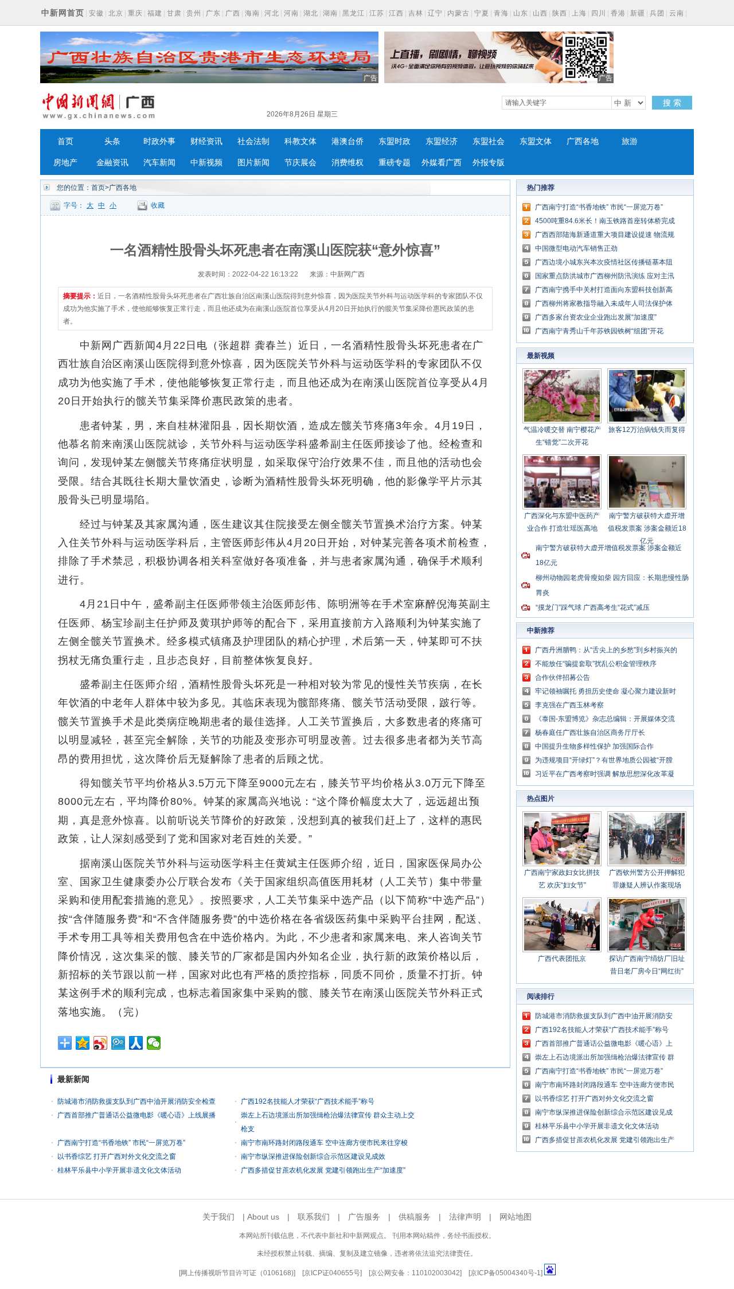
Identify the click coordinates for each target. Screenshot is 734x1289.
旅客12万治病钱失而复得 (646, 430)
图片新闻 (253, 162)
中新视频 (206, 162)
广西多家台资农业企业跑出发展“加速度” (596, 317)
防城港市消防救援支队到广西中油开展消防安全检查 (136, 1101)
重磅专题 (394, 162)
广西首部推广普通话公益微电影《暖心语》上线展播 (136, 1115)
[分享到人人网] (136, 1043)
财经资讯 (206, 141)
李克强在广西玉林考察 (569, 705)
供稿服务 (415, 1216)
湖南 (330, 13)
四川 (598, 13)
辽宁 (435, 13)
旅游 (630, 141)
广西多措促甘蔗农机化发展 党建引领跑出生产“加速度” (323, 1170)
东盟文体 (536, 141)
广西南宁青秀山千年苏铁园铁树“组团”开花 (599, 331)
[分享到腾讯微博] (118, 1043)
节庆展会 (300, 162)
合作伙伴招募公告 (562, 677)
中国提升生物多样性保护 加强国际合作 (594, 746)
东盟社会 (489, 141)
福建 (154, 13)
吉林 (415, 13)
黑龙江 (353, 13)
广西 (232, 13)
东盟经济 (441, 141)
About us (263, 1216)
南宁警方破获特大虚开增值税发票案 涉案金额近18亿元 (647, 528)
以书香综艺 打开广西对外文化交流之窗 (116, 1156)
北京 (115, 13)
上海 (579, 13)
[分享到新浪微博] (100, 1043)
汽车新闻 (159, 162)
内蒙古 (458, 13)
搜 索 (672, 102)
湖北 (310, 13)
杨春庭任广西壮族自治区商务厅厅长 (590, 733)
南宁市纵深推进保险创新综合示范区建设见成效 (313, 1156)
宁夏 (481, 13)
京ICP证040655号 (332, 1273)
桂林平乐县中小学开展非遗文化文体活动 (119, 1170)
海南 (252, 13)
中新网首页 (62, 12)
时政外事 (159, 141)
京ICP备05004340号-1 (505, 1273)
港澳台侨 (347, 141)
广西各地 (583, 141)
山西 (540, 13)
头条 (112, 141)
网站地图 (515, 1216)
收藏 (158, 205)
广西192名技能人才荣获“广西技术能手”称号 (307, 1101)
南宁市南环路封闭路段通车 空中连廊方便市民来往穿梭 (324, 1143)
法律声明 (465, 1216)
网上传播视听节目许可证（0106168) (237, 1273)
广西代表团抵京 (562, 959)
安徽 (96, 13)
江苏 (376, 13)
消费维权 (347, 162)
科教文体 (300, 141)
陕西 (559, 13)
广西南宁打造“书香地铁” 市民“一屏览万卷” (121, 1143)
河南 (291, 13)
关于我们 (218, 1216)
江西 (396, 13)
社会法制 (253, 141)
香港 (618, 13)
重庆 (135, 13)
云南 (676, 13)
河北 (271, 13)
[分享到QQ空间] (83, 1043)
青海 (501, 13)
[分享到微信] (154, 1043)
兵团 (657, 13)
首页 (65, 141)
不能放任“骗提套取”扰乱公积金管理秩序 (596, 664)
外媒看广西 (441, 162)
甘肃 (174, 13)
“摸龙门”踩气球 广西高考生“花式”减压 (593, 607)
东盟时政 (394, 141)
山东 (520, 13)
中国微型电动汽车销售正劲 (576, 248)
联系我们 (314, 1216)
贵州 (193, 13)
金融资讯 (112, 162)
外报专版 (489, 162)
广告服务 (364, 1216)
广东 (213, 13)
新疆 (637, 13)
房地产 (65, 162)
